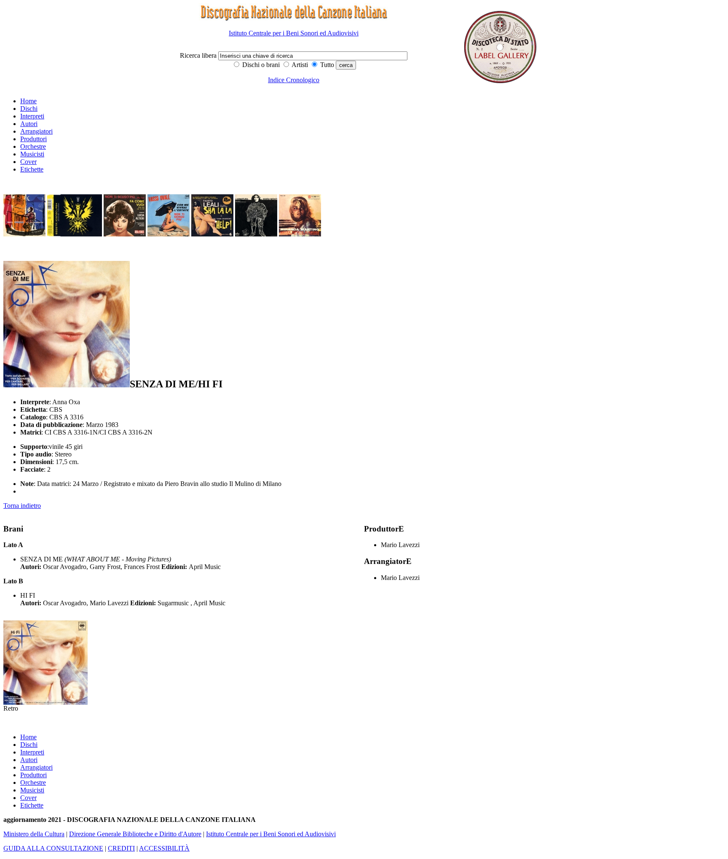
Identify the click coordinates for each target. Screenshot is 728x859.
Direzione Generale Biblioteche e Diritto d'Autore (135, 834)
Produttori (33, 138)
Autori (28, 123)
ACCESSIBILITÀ (164, 848)
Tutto (326, 64)
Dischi (28, 108)
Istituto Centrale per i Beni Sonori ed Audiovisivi (294, 33)
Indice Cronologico (293, 79)
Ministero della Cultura (33, 834)
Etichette (31, 169)
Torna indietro (22, 505)
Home (28, 101)
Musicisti (32, 154)
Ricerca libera (199, 55)
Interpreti (32, 116)
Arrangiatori (36, 131)
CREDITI (121, 848)
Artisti (299, 64)
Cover (28, 161)
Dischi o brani (260, 64)
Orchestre (33, 146)
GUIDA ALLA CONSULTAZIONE (53, 848)
